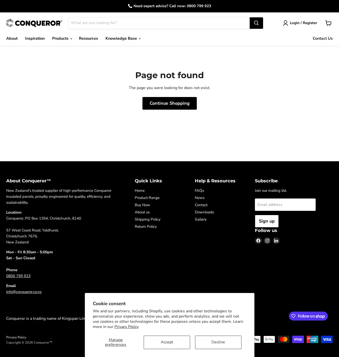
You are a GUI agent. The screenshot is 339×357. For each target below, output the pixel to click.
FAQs (199, 190)
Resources (88, 38)
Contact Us (323, 38)
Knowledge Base (121, 38)
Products (60, 38)
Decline (218, 342)
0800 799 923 (18, 275)
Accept (167, 342)
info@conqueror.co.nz (24, 291)
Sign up (267, 221)
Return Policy (146, 226)
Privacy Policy (126, 326)
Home (140, 190)
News (199, 197)
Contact (201, 204)
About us (142, 212)
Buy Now (142, 204)
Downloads (204, 212)
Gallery (201, 219)
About (12, 38)
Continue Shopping (170, 103)
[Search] (256, 23)
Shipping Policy (148, 219)
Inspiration (35, 38)
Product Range (147, 197)
